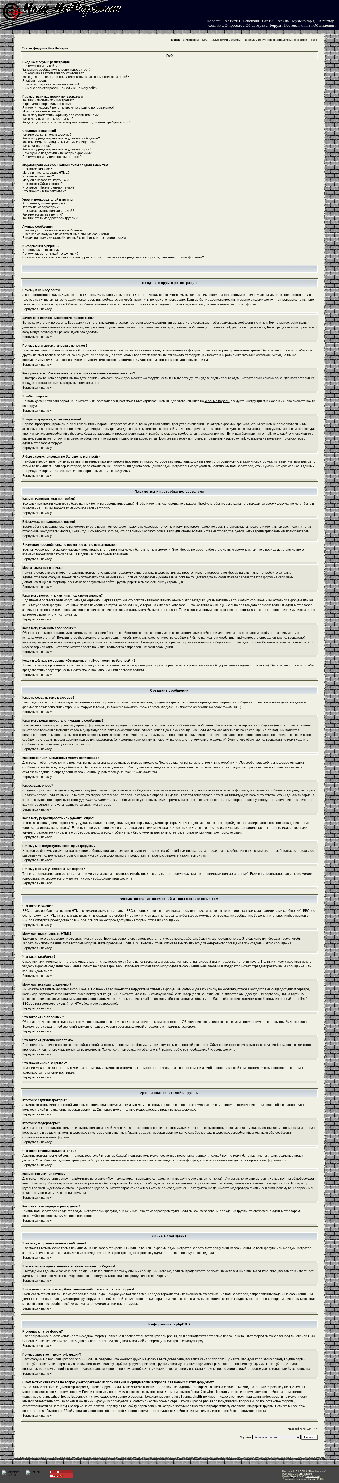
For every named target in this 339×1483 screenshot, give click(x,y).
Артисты (232, 21)
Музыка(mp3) (303, 21)
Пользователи (219, 39)
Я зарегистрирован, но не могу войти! (50, 84)
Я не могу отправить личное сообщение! (52, 230)
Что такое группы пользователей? (48, 211)
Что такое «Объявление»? (42, 184)
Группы (235, 39)
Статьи (268, 21)
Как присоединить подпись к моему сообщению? (59, 142)
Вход (314, 39)
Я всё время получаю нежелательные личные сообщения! (66, 234)
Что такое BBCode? (37, 169)
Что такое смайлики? (38, 176)
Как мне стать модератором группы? (50, 218)
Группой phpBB (165, 1336)
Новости (214, 21)
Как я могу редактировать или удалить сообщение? (61, 138)
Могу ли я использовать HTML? (45, 173)
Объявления (323, 25)
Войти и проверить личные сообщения (282, 39)
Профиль (249, 39)
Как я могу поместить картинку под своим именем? (60, 115)
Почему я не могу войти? (41, 66)
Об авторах (255, 25)
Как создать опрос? (37, 146)
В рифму (326, 21)
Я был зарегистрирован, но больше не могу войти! (60, 88)
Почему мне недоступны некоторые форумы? (57, 153)
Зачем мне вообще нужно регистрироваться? (56, 69)
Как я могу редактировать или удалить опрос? (57, 149)
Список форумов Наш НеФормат (46, 48)
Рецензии (251, 21)
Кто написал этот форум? (41, 250)
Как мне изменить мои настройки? (48, 100)
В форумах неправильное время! (47, 104)
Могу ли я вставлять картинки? (45, 180)
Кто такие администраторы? (43, 203)
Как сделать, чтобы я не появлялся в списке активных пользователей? (75, 77)
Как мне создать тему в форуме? (47, 134)
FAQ (204, 39)
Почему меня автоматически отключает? (53, 73)
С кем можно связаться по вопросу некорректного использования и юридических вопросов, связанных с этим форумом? (113, 257)
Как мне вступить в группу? (42, 214)
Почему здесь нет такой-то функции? (50, 253)
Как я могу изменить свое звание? (47, 119)
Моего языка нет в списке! (41, 111)
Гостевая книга (297, 25)
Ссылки (214, 25)
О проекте (233, 25)
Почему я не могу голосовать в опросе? (52, 157)
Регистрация (191, 39)
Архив (283, 21)
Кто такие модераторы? (40, 207)
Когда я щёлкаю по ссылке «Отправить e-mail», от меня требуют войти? (76, 122)
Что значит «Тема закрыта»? (44, 191)
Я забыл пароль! (34, 81)
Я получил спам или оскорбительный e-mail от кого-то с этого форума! (75, 238)
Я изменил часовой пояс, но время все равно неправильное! (68, 107)
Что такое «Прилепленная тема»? (48, 187)
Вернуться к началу (37, 309)
